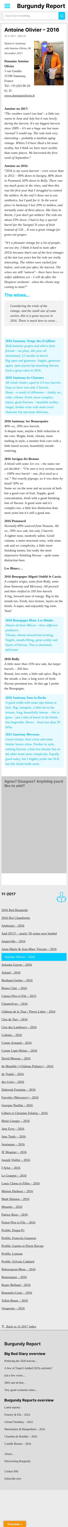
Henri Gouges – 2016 (15, 1121)
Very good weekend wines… (21, 1390)
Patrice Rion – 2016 (14, 1214)
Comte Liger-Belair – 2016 (19, 1050)
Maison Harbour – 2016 (17, 1191)
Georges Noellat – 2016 (17, 1105)
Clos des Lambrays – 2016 (19, 1027)
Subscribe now (12, 1478)
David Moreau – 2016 (15, 1058)
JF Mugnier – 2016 (14, 1152)
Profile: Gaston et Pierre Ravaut (22, 1246)
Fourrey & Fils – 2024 (17, 1414)
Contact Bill (11, 1471)
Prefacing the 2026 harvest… (21, 1360)
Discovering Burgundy (17, 1461)
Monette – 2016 (11, 1207)
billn (22, 36)
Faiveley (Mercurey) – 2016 (19, 1097)
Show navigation (7, 6)
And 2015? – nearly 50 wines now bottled (29, 933)
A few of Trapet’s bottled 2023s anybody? (28, 1368)
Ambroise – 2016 (12, 925)
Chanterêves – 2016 (14, 1004)
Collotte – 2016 (11, 1035)
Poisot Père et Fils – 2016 (18, 1222)
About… (9, 1453)
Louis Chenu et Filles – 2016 (20, 1183)
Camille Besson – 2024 (17, 1443)
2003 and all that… (15, 1382)
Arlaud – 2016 (10, 972)
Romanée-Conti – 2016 (16, 1293)
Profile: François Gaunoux (18, 1238)
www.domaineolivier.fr (19, 95)
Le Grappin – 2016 (13, 1175)
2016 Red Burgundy (14, 910)
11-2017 (8, 894)
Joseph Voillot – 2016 (15, 1160)
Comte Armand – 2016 (16, 1043)
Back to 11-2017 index (21, 1326)
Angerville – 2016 (13, 941)
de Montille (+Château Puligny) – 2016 (27, 1066)
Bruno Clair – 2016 (14, 988)
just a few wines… (15, 1375)
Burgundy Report (41, 5)
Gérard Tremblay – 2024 (18, 1421)
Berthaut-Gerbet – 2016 (17, 980)
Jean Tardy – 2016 (13, 1136)
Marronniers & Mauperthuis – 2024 (24, 1429)
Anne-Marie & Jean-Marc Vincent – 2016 (29, 949)
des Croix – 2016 (12, 1082)
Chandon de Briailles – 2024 (20, 1436)
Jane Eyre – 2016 (12, 1128)
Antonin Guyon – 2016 (16, 964)
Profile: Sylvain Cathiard (17, 1261)
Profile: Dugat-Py (13, 1230)
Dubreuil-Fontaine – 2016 (18, 1089)
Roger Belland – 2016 (15, 1285)
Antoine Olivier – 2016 (31, 30)
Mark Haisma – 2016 (15, 1199)
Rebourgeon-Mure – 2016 (18, 1269)
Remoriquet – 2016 (14, 1277)
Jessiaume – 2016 (13, 1144)
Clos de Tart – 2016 (14, 1019)
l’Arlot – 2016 (10, 1168)
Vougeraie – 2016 (13, 1308)
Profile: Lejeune (12, 1253)
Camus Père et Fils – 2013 (18, 996)
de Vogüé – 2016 (12, 1074)
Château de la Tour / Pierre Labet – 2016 (28, 1011)
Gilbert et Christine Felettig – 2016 (24, 1113)
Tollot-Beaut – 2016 (14, 1300)
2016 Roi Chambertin (15, 918)
